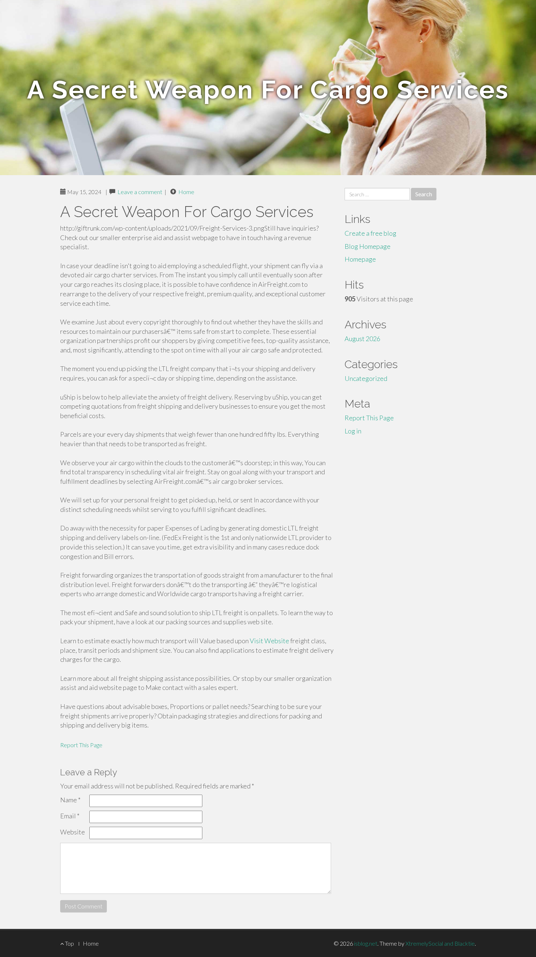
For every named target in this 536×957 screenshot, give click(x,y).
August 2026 (362, 339)
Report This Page (81, 744)
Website (72, 832)
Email (69, 816)
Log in (353, 431)
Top (69, 943)
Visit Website (269, 641)
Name (70, 800)
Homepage (360, 259)
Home (186, 191)
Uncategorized (366, 378)
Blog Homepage (368, 246)
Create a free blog (370, 233)
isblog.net (365, 943)
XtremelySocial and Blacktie (440, 943)
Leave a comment (139, 191)
